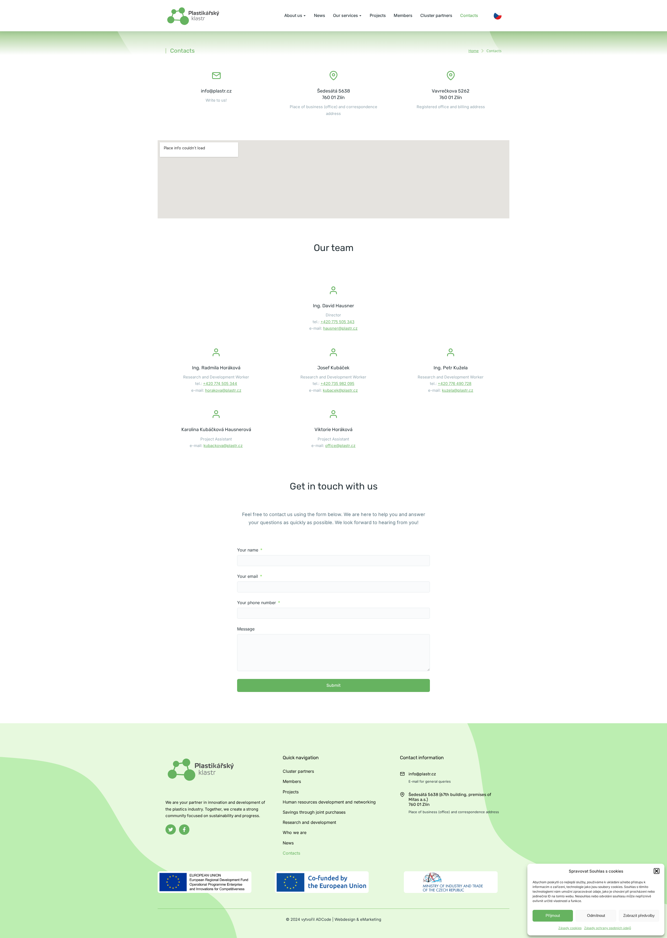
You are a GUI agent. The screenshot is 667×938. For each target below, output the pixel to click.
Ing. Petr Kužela (451, 368)
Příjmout (553, 915)
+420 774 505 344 (220, 383)
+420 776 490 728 (454, 383)
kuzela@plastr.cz (457, 390)
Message (246, 629)
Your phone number (257, 602)
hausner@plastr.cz (340, 328)
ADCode (323, 919)
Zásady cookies (570, 928)
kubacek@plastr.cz (340, 390)
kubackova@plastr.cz (223, 445)
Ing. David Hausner (333, 306)
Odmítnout (596, 915)
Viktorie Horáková (333, 429)
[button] (656, 871)
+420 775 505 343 (337, 321)
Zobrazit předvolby (639, 915)
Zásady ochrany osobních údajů (607, 928)
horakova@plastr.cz (223, 390)
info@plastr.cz (216, 91)
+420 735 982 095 (337, 383)
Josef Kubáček (333, 368)
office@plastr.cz (340, 445)
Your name (248, 550)
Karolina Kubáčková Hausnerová (216, 429)
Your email (248, 576)
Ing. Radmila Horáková (216, 368)
